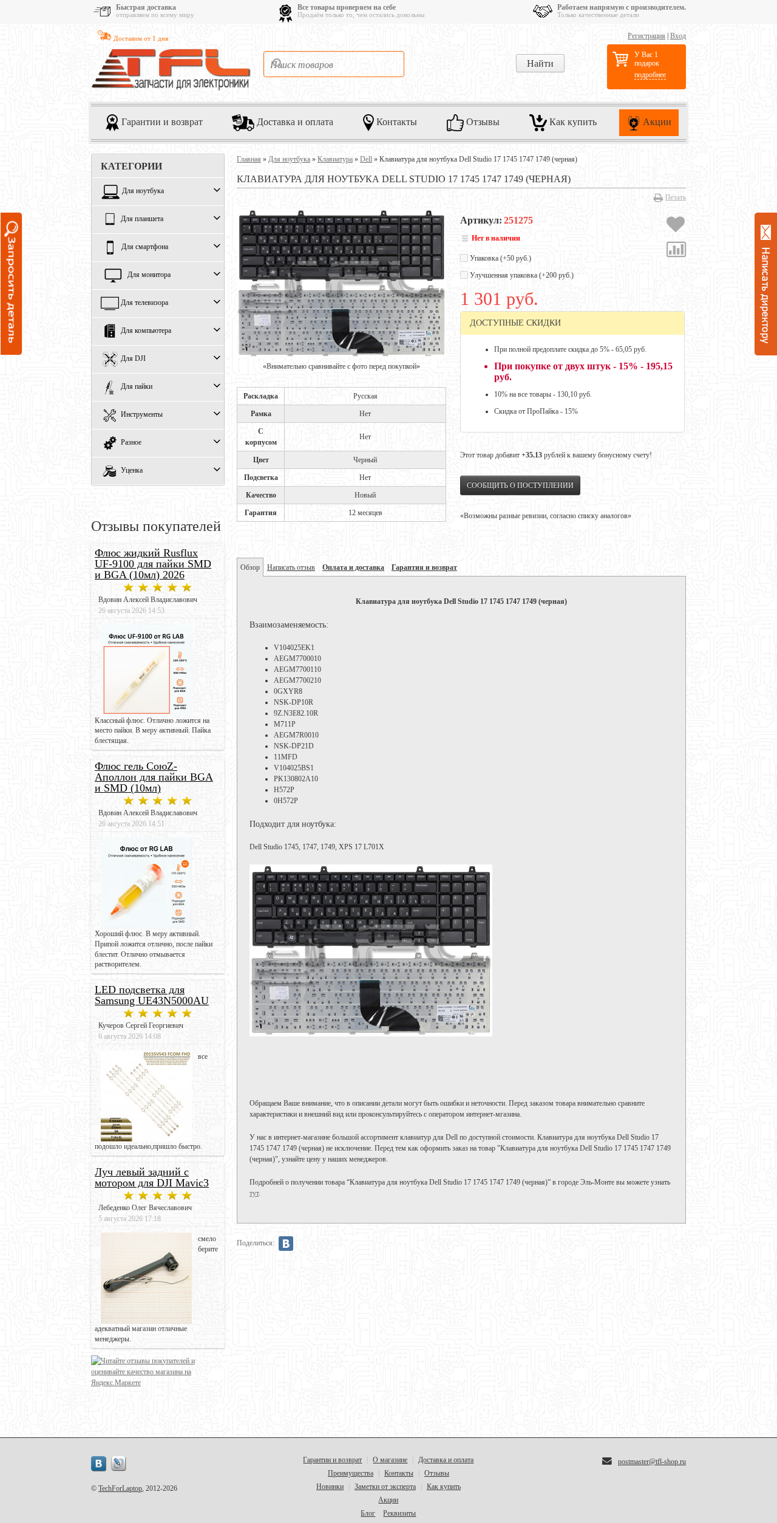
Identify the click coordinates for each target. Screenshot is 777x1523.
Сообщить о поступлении (520, 485)
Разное (131, 443)
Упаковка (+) (499, 258)
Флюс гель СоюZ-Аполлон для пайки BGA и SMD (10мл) (154, 777)
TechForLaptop (120, 1488)
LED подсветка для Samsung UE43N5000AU (152, 995)
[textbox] (333, 64)
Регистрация (646, 36)
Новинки (330, 1486)
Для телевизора (144, 303)
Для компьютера (146, 331)
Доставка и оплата (293, 121)
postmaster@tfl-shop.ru (652, 1461)
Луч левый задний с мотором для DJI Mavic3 (152, 1177)
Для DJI (133, 359)
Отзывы (482, 121)
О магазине (390, 1460)
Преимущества (350, 1473)
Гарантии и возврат (161, 121)
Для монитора (149, 275)
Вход (678, 36)
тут (254, 1193)
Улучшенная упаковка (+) (521, 275)
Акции (655, 121)
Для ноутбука (143, 191)
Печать (675, 196)
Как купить (572, 121)
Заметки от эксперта (385, 1486)
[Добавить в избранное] (676, 226)
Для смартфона (144, 247)
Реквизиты (399, 1513)
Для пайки (136, 387)
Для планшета (142, 219)
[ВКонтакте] (286, 1243)
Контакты (395, 121)
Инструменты (142, 415)
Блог (368, 1513)
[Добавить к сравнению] (676, 251)
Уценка (132, 471)
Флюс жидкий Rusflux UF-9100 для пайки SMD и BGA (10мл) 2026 (153, 564)
